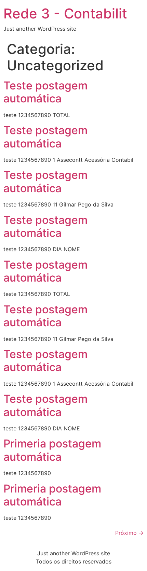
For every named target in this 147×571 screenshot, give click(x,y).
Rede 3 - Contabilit (65, 13)
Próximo (129, 532)
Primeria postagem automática (52, 450)
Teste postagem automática (45, 92)
